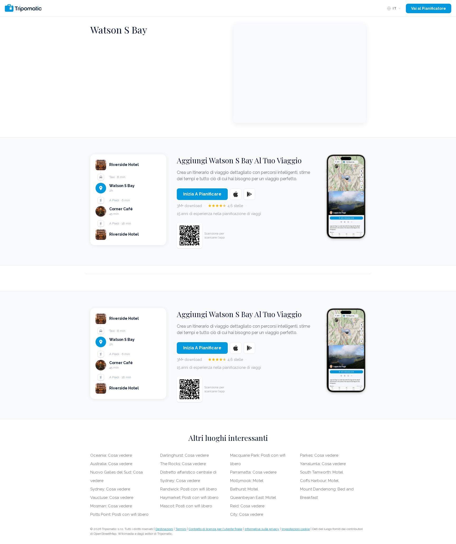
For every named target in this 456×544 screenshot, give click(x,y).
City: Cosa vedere (246, 514)
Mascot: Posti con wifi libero (186, 506)
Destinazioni (164, 529)
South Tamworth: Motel (321, 472)
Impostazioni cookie (296, 529)
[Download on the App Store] (235, 194)
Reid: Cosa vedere (247, 506)
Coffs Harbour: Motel (319, 480)
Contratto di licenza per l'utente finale (215, 529)
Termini (180, 529)
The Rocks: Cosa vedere (183, 463)
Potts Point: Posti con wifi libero (119, 514)
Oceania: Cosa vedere (111, 455)
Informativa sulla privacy (262, 529)
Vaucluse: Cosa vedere (111, 497)
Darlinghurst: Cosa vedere (184, 455)
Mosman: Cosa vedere (111, 506)
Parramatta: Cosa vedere (253, 472)
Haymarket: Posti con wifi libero (189, 497)
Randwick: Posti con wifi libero (188, 489)
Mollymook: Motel (246, 480)
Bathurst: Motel (244, 489)
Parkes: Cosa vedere (319, 455)
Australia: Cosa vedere (111, 463)
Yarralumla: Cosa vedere (323, 463)
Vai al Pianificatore (428, 8)
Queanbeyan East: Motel (253, 497)
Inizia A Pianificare (202, 194)
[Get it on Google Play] (249, 194)
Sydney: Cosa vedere (110, 489)
